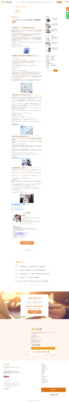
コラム (20, 6)
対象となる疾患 (29, 2)
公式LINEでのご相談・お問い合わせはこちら (18, 209)
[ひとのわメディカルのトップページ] (6, 2)
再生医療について (24, 2)
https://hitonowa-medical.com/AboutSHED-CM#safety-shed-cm (21, 158)
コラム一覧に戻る (27, 250)
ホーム (17, 6)
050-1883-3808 (66, 1)
